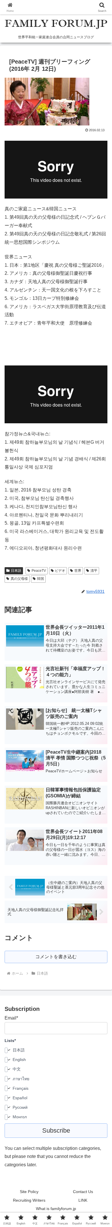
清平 (93, 571)
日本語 (16, 571)
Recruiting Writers (29, 1200)
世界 (77, 571)
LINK (82, 1200)
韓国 (40, 579)
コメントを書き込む (56, 956)
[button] (101, 890)
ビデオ (60, 571)
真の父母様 (19, 579)
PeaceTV (39, 571)
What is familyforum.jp (56, 1208)
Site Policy (29, 1191)
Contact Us (83, 1191)
